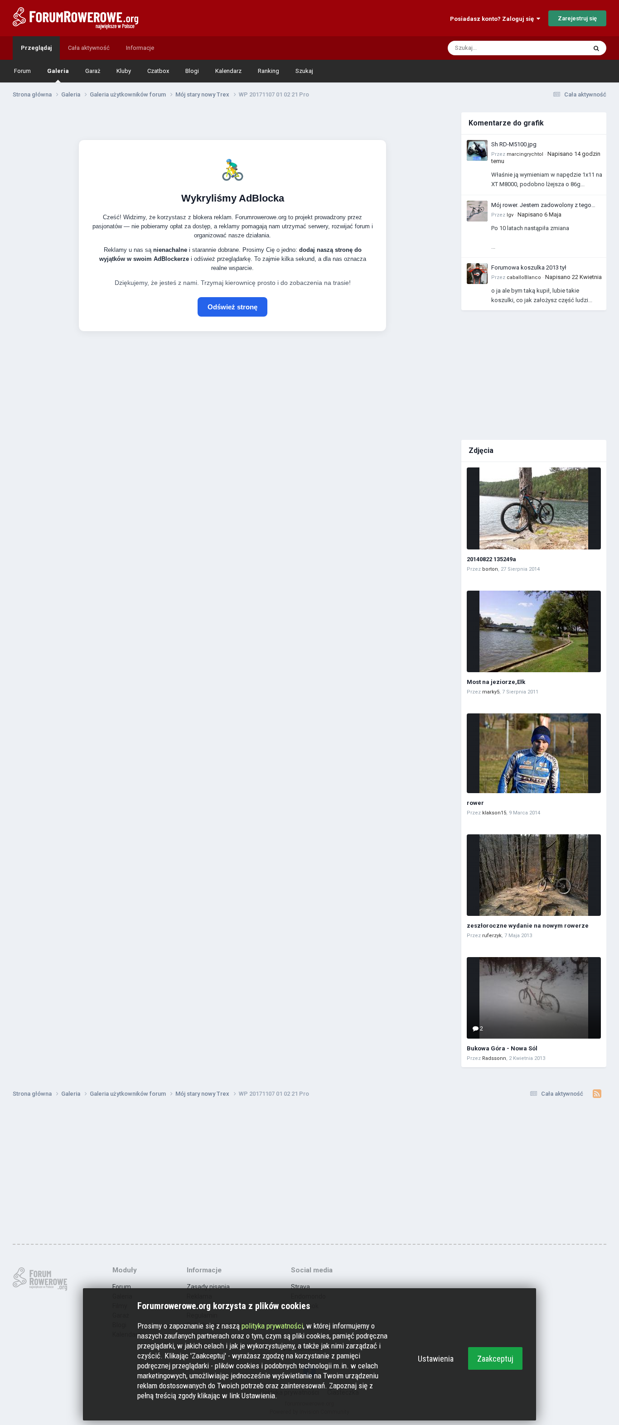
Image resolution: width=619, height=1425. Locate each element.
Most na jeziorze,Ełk (496, 682)
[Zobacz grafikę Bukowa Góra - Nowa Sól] (534, 998)
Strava (300, 1286)
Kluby (123, 70)
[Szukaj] (596, 48)
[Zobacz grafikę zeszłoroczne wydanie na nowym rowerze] (534, 875)
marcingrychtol (525, 154)
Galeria (58, 70)
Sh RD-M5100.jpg (514, 144)
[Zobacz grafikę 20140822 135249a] (534, 508)
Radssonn (494, 1058)
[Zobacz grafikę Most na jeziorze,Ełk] (534, 631)
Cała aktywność (89, 47)
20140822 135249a (491, 559)
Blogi (192, 70)
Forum (22, 70)
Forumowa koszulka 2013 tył (528, 267)
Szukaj (304, 70)
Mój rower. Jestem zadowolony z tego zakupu (541, 206)
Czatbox (158, 70)
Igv (510, 215)
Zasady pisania (208, 1286)
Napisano (539, 214)
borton (490, 569)
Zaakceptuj (495, 1358)
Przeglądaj (36, 47)
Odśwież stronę (232, 307)
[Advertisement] (534, 373)
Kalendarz (228, 70)
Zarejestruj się (577, 18)
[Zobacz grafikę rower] (534, 753)
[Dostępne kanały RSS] (597, 1094)
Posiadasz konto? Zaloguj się (493, 18)
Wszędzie (561, 48)
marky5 (490, 692)
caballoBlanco (524, 277)
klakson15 (494, 813)
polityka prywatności (272, 1325)
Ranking (268, 70)
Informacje (140, 47)
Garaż (92, 70)
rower (475, 802)
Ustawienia (436, 1358)
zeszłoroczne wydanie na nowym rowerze (528, 925)
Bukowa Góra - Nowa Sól (502, 1048)
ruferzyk (492, 936)
